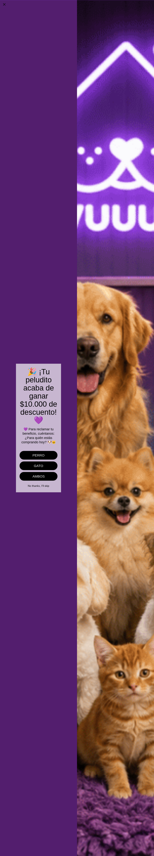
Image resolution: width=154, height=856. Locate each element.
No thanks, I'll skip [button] (38, 485)
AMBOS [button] (38, 476)
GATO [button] (38, 466)
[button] (4, 4)
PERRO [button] (38, 455)
